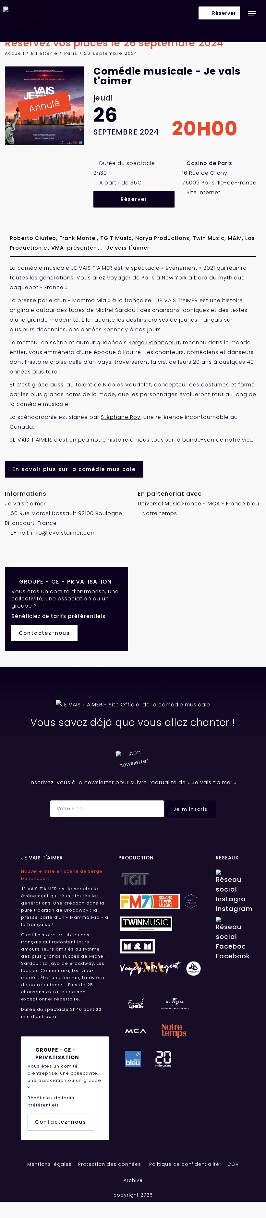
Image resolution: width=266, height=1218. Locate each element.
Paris (71, 53)
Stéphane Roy (120, 417)
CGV (233, 1164)
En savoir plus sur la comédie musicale (74, 469)
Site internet (204, 192)
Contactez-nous (44, 633)
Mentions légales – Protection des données (84, 1164)
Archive (133, 1180)
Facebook (230, 956)
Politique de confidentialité (184, 1164)
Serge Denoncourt (154, 342)
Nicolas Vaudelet (127, 384)
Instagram (230, 908)
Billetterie (44, 53)
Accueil (15, 53)
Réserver (134, 199)
